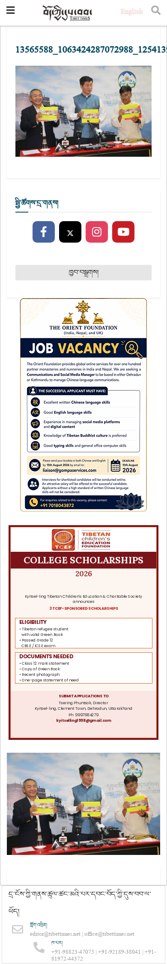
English (132, 12)
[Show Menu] (10, 13)
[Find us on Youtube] (123, 232)
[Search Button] (156, 13)
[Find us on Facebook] (44, 232)
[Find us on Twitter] (70, 232)
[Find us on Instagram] (97, 232)
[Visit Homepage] (67, 13)
